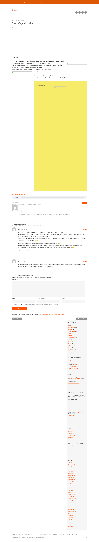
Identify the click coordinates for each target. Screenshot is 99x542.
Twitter (85, 12)
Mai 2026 (70, 462)
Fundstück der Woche (27, 204)
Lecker (69, 339)
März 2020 (70, 467)
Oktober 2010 (71, 509)
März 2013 (70, 490)
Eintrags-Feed (71, 433)
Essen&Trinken (71, 331)
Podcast (18, 2)
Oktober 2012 (71, 496)
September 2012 (72, 498)
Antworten (84, 229)
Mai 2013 (70, 486)
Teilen (85, 202)
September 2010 (72, 511)
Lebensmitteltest (72, 337)
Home (13, 2)
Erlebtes (70, 329)
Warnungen (70, 352)
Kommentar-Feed (72, 435)
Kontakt (30, 2)
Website (63, 298)
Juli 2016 (70, 469)
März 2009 (70, 522)
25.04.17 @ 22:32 (23, 261)
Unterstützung (38, 2)
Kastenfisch (33, 212)
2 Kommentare (22, 20)
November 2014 (71, 475)
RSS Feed (76, 12)
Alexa (19, 204)
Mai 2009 (70, 519)
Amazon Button (80, 412)
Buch (21, 204)
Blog (23, 2)
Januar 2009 (71, 526)
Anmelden (70, 431)
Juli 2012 (70, 503)
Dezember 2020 (71, 464)
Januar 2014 (71, 477)
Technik (69, 347)
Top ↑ (85, 537)
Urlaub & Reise (71, 349)
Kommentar (15, 279)
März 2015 (70, 471)
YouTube (79, 12)
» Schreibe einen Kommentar (34, 225)
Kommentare (35, 204)
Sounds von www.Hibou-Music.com (70, 534)
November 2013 (71, 479)
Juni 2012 (70, 505)
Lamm (39, 204)
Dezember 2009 (71, 515)
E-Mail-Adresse (41, 298)
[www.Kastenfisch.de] (77, 450)
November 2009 (71, 517)
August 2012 (71, 500)
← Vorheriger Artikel (81, 318)
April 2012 (70, 507)
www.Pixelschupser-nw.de (76, 378)
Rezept (69, 343)
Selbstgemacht (71, 345)
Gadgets (70, 335)
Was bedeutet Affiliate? (18, 194)
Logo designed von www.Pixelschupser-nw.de (22, 534)
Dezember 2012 (71, 494)
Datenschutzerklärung (49, 2)
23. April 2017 (15, 20)
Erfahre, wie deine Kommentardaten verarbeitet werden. (51, 314)
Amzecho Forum (38, 72)
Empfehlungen (71, 327)
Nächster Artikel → (17, 318)
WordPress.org (71, 437)
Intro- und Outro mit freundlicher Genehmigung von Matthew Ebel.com (47, 534)
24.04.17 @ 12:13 (24, 229)
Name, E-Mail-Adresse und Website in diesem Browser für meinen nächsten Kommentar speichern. (36, 304)
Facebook (82, 12)
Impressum (21, 537)
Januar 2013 (71, 492)
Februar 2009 (71, 524)
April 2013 (70, 488)
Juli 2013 (70, 483)
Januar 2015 (71, 473)
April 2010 (70, 513)
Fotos (69, 333)
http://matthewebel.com (73, 383)
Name (13, 298)
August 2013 (71, 481)
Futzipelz (70, 360)
